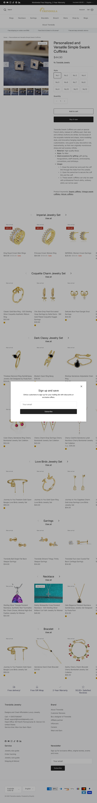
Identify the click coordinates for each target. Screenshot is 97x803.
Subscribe (48, 411)
